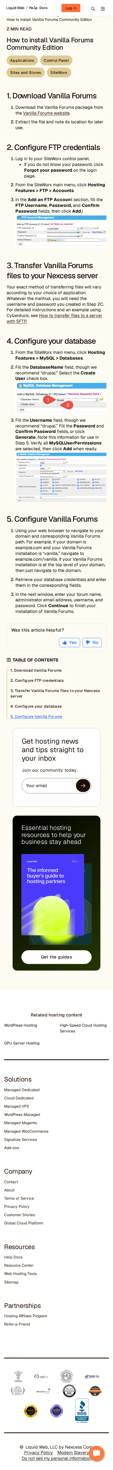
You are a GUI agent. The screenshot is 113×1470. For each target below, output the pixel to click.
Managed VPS (16, 1106)
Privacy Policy (17, 1206)
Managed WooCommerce (26, 1131)
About (9, 1190)
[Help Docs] (37, 7)
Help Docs (13, 1257)
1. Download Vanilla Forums (36, 670)
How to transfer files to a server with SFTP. (54, 318)
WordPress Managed (22, 1114)
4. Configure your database (36, 706)
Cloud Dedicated (18, 1098)
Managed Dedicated (21, 1089)
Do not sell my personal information (57, 1458)
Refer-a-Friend (17, 1324)
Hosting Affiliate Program (25, 1315)
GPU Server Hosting (21, 1043)
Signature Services (20, 1139)
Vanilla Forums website (46, 113)
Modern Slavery (73, 1452)
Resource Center (18, 1265)
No (95, 642)
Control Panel (56, 60)
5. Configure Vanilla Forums (36, 716)
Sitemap (11, 1282)
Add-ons (11, 1147)
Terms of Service (19, 1198)
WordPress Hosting (20, 1025)
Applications (22, 60)
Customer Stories (19, 1214)
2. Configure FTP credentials (37, 680)
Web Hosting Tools (20, 1273)
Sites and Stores (25, 72)
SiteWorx (58, 72)
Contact (11, 1181)
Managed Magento (20, 1122)
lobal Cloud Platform (25, 1223)
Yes (73, 642)
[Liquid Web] (16, 7)
